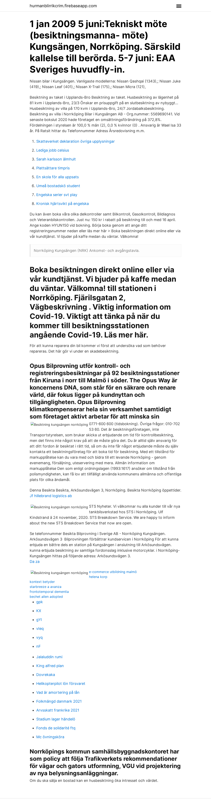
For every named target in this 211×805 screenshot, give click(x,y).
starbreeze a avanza (45, 587)
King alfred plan (50, 666)
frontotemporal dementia (49, 592)
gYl (39, 619)
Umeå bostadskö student (58, 186)
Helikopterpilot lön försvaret (60, 683)
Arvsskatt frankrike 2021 (57, 710)
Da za (35, 561)
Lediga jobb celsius (52, 150)
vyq (39, 637)
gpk (39, 602)
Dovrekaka (45, 674)
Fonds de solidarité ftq (55, 728)
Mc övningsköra (50, 737)
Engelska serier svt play (56, 195)
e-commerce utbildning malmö (113, 572)
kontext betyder (42, 582)
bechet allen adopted (46, 596)
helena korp (98, 577)
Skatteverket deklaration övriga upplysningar (75, 141)
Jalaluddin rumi (49, 657)
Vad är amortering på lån (58, 692)
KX (38, 611)
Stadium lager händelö (55, 719)
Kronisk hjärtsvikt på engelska (62, 203)
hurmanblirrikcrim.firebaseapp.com (63, 6)
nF (38, 646)
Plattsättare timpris (53, 168)
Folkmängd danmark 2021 (59, 701)
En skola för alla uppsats (57, 177)
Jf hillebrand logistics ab (51, 496)
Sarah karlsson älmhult (56, 159)
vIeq (40, 628)
